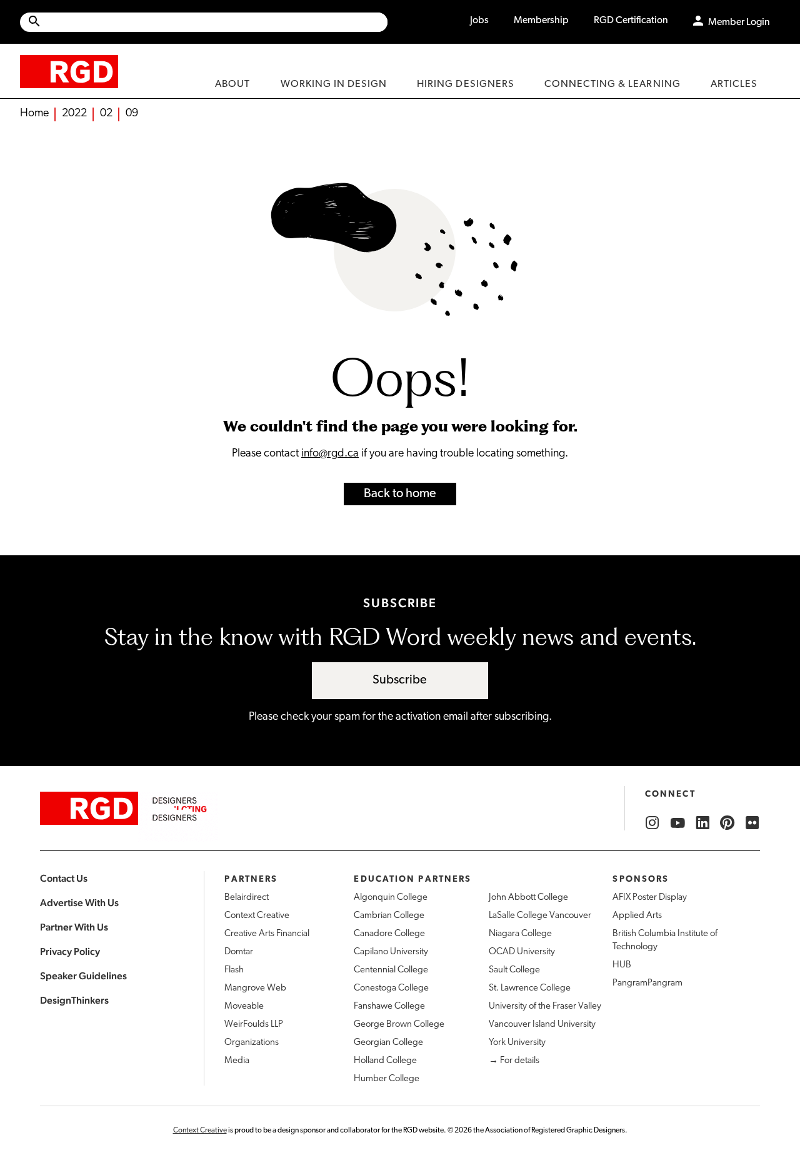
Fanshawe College (389, 1006)
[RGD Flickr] (752, 822)
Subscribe (399, 680)
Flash (234, 970)
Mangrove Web (255, 988)
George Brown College (399, 1024)
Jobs (479, 21)
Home (34, 113)
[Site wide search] (204, 22)
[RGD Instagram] (652, 822)
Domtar (238, 952)
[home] (69, 71)
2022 (74, 113)
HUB (621, 965)
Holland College (385, 1061)
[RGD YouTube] (677, 822)
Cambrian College (389, 915)
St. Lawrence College (530, 988)
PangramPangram (647, 983)
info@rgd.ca (330, 454)
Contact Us (64, 878)
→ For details (514, 1061)
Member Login (739, 23)
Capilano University (391, 952)
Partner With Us (74, 927)
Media (236, 1061)
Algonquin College (391, 897)
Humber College (386, 1079)
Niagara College (520, 934)
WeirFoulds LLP (253, 1024)
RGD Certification (631, 21)
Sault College (514, 970)
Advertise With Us (79, 903)
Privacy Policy (70, 951)
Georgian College (388, 1042)
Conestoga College (391, 988)
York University (517, 1042)
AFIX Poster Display (649, 897)
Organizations (251, 1042)
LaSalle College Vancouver (540, 915)
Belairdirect (246, 897)
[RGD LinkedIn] (702, 822)
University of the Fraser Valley (545, 1006)
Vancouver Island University (542, 1024)
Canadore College (389, 934)
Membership (541, 21)
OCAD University (522, 952)
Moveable (244, 1006)
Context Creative (256, 915)
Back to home (400, 494)
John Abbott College (528, 897)
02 (106, 113)
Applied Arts (637, 915)
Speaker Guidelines (83, 976)
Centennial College (391, 970)
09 (132, 113)
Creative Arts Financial (266, 934)
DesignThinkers (74, 1000)
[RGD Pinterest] (727, 822)
